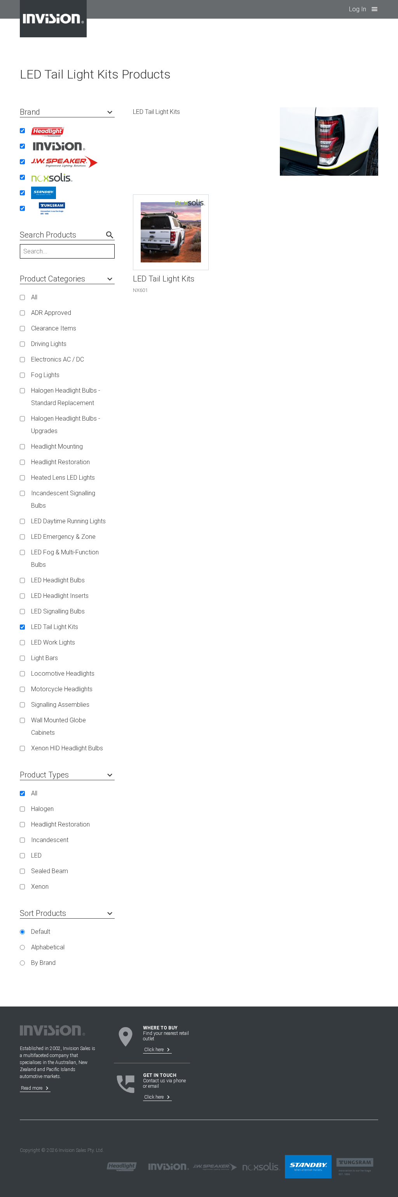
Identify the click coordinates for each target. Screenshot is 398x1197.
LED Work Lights (53, 642)
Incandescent (49, 840)
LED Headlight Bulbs (58, 580)
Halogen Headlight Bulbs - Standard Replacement (65, 397)
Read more (36, 1088)
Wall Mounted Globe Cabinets (58, 726)
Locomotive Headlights (62, 673)
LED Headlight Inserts (60, 595)
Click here (158, 1049)
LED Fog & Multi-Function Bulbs (65, 558)
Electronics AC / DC (57, 359)
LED (36, 855)
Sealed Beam (49, 871)
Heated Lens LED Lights (63, 477)
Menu (374, 9)
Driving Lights (48, 344)
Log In (357, 9)
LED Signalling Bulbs (58, 611)
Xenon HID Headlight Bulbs (67, 748)
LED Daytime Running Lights (68, 521)
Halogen (42, 809)
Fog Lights (45, 375)
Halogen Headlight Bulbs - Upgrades (65, 425)
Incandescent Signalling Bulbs (63, 499)
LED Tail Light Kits (54, 627)
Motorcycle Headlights (62, 689)
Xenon (40, 886)
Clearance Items (53, 328)
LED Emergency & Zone (63, 536)
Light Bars (44, 658)
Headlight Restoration (60, 462)
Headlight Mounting (57, 446)
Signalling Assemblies (60, 704)
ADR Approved (51, 312)
